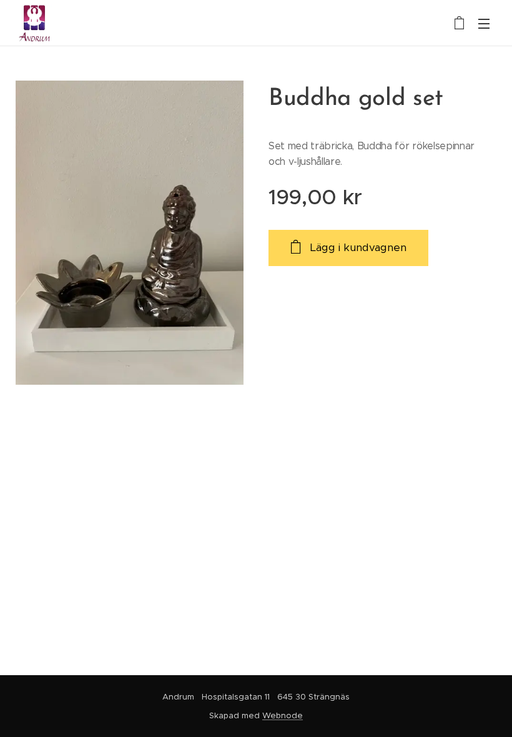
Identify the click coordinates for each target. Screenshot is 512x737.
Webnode (282, 715)
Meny (483, 23)
